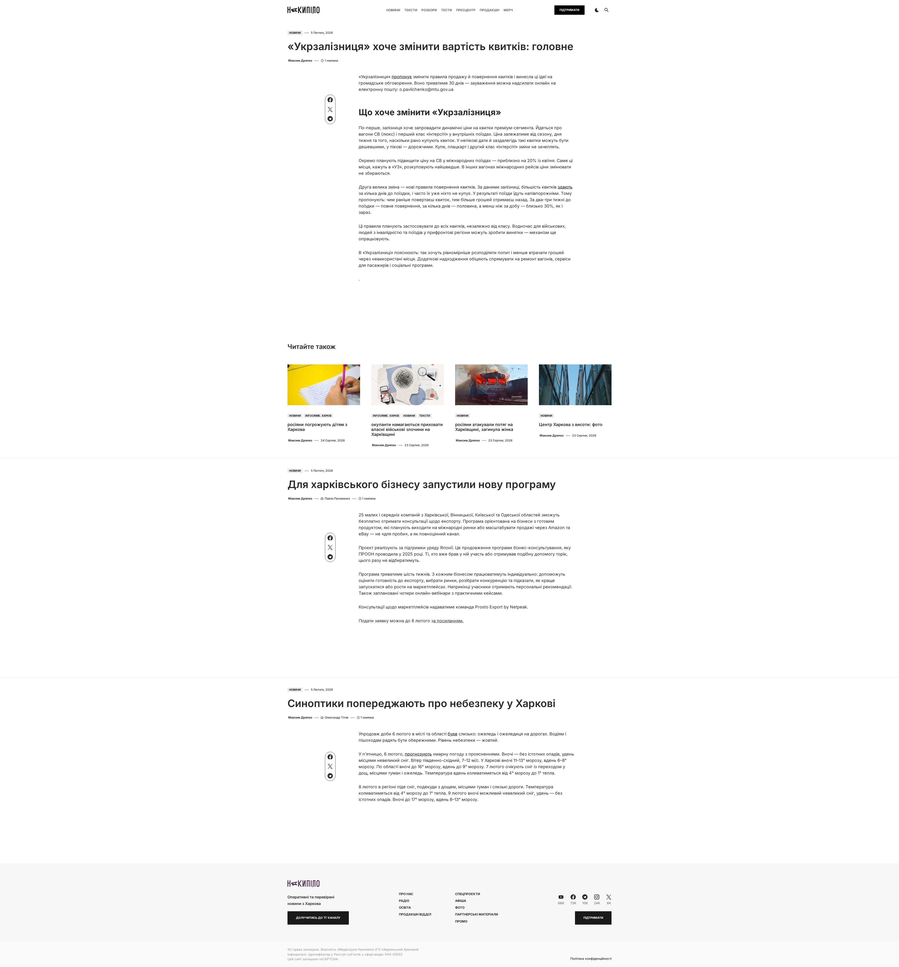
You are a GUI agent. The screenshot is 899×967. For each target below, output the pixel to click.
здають (565, 187)
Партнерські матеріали (476, 914)
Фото (459, 907)
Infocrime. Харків (318, 415)
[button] (597, 10)
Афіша (460, 901)
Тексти (424, 415)
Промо (461, 921)
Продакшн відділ (415, 914)
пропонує (402, 76)
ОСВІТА (405, 907)
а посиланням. (448, 620)
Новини (295, 32)
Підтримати (569, 10)
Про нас (406, 894)
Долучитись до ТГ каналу (318, 917)
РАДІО (404, 901)
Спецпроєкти (467, 894)
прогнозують (418, 754)
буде (452, 733)
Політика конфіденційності (591, 958)
